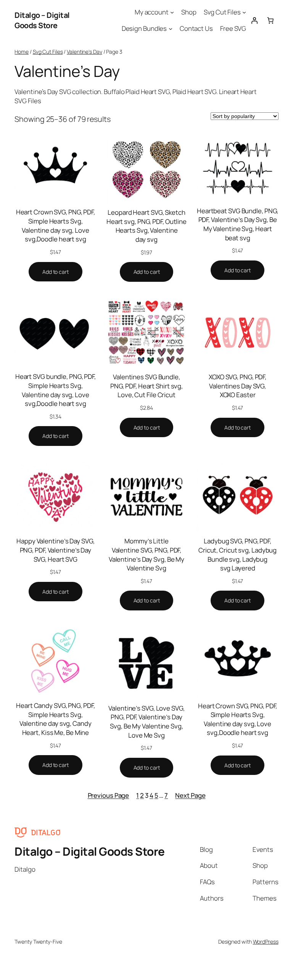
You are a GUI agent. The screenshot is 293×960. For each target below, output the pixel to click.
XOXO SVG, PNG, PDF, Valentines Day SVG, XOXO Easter (237, 385)
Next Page (190, 795)
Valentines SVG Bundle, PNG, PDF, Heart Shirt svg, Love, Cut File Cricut (146, 385)
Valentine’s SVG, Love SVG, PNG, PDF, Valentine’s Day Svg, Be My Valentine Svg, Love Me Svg (146, 722)
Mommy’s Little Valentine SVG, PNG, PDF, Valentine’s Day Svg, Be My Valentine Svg (146, 554)
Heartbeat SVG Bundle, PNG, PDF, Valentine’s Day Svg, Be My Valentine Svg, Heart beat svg (237, 224)
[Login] (254, 20)
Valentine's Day (84, 51)
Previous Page (108, 795)
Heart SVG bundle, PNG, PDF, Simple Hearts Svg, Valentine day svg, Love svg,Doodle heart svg (55, 390)
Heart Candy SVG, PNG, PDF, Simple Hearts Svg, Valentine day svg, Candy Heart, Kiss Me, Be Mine (55, 719)
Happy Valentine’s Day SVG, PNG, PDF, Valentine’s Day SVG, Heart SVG (55, 550)
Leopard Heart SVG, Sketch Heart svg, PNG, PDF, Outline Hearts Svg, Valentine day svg (146, 226)
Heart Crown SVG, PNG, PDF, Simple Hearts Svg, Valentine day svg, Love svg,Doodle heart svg (55, 225)
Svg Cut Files (48, 51)
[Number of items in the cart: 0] (270, 20)
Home (21, 51)
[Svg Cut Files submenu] (244, 12)
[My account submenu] (172, 12)
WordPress (266, 941)
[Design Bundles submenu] (170, 28)
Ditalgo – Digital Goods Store (42, 20)
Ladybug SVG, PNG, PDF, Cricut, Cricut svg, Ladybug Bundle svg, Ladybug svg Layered (237, 554)
